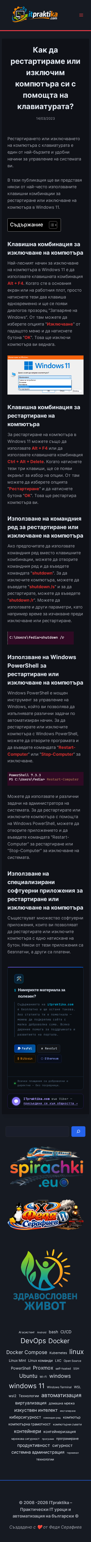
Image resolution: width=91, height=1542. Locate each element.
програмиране (67, 1438)
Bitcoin (25, 1059)
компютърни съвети (67, 1424)
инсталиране (68, 1410)
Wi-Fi (43, 1377)
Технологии (29, 1396)
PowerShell (21, 1368)
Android (41, 1332)
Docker (59, 1341)
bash (53, 1331)
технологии (45, 1459)
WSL (77, 1387)
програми (48, 1438)
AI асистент (27, 1332)
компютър (71, 1417)
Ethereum (49, 1059)
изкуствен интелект (36, 1410)
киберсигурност (25, 1417)
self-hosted (63, 1368)
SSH (76, 1368)
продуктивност (33, 1445)
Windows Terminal (59, 1387)
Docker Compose (26, 1352)
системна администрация (37, 1452)
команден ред (52, 1417)
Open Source (72, 1361)
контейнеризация (59, 1431)
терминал (73, 1452)
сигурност (62, 1445)
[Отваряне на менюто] (81, 15)
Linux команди (40, 1360)
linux (76, 1352)
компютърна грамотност (29, 1424)
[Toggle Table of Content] (51, 225)
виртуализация (30, 1402)
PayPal (27, 1048)
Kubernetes (58, 1353)
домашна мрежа (62, 1403)
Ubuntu (28, 1376)
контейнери (27, 1431)
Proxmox (43, 1368)
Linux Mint (17, 1360)
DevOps (33, 1341)
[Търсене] (78, 1131)
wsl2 (12, 1396)
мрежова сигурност (25, 1438)
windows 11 (27, 1386)
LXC (58, 1361)
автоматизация (61, 1395)
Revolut (51, 1048)
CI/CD (65, 1331)
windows (60, 1376)
